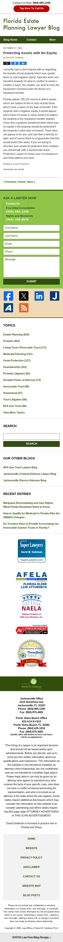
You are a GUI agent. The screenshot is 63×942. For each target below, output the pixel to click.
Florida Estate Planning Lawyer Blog (31, 24)
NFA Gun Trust (14, 406)
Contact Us (31, 876)
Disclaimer (31, 867)
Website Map (31, 885)
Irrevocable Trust (16, 386)
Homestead (12, 393)
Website (31, 848)
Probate (11, 341)
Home (22, 181)
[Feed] (24, 308)
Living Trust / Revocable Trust (24, 347)
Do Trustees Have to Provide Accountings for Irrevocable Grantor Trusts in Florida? (31, 525)
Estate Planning (16, 334)
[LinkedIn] (39, 296)
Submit (31, 281)
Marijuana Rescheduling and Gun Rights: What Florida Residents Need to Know (28, 505)
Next (31, 181)
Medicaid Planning (17, 354)
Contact (31, 39)
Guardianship (14, 367)
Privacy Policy (31, 857)
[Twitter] (24, 296)
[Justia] (55, 296)
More (52, 39)
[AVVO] (8, 308)
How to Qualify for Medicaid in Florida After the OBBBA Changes (31, 515)
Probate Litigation (16, 373)
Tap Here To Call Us (32, 8)
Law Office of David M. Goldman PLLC (40, 928)
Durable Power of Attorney (22, 380)
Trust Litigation (15, 399)
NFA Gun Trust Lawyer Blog (20, 467)
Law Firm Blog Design (30, 937)
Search (31, 443)
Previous (9, 181)
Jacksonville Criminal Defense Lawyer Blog (29, 474)
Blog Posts (31, 895)
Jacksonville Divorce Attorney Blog (24, 480)
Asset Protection (21, 164)
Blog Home (10, 39)
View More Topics (14, 412)
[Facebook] (8, 296)
